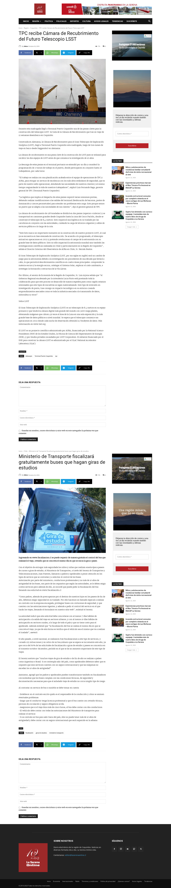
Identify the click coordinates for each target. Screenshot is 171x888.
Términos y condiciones (90, 881)
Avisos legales (101, 21)
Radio (77, 881)
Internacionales (67, 881)
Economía (56, 881)
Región (35, 21)
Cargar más (131, 227)
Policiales (61, 21)
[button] (149, 21)
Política (49, 21)
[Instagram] (120, 849)
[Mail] (127, 849)
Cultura (86, 21)
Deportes (74, 21)
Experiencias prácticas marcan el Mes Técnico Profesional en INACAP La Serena (138, 185)
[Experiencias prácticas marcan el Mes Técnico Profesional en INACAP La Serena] (118, 186)
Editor (26, 46)
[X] (140, 849)
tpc (56, 356)
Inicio (26, 21)
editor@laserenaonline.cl (75, 855)
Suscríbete (132, 21)
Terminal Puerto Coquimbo (44, 356)
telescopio (29, 356)
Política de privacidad (108, 881)
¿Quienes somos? (124, 881)
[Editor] (20, 46)
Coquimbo (33, 28)
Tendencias (117, 21)
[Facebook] (114, 849)
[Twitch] (134, 849)
